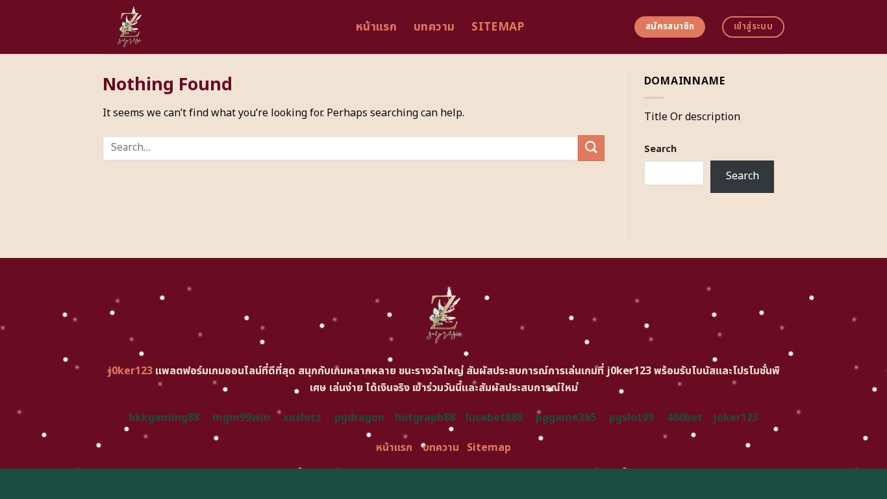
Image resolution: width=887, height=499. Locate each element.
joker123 (735, 418)
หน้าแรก (376, 27)
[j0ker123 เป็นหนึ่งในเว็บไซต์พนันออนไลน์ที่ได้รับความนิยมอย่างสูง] (219, 27)
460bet (685, 418)
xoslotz (302, 418)
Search (660, 149)
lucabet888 (494, 418)
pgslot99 (631, 418)
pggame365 (566, 418)
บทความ (434, 27)
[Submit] (591, 147)
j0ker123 (130, 371)
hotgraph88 (425, 418)
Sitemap (497, 27)
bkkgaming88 (164, 418)
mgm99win (241, 418)
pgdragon (359, 418)
